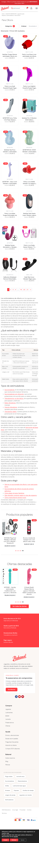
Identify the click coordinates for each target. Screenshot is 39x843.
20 (24, 290)
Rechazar (14, 840)
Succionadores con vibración (14, 394)
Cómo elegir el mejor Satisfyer (14, 493)
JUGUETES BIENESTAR (10, 13)
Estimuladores (10, 15)
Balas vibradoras (10, 403)
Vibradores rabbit (10, 412)
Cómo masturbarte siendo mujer (15, 498)
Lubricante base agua (19, 786)
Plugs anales (8, 776)
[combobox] (17, 8)
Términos (4, 813)
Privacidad (22, 810)
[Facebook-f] (16, 696)
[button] (23, 550)
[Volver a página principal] (5, 8)
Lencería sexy (20, 776)
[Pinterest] (22, 696)
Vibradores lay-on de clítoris (14, 398)
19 (21, 290)
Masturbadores (22, 781)
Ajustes (22, 840)
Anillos (7, 786)
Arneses (7, 790)
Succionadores (9, 390)
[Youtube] (19, 696)
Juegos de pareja (10, 795)
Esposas (16, 790)
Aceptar (5, 840)
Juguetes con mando (25, 795)
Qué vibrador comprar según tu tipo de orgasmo (21, 495)
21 (27, 290)
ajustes (16, 836)
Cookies (29, 810)
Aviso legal (15, 810)
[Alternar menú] (36, 8)
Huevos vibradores (11, 407)
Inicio (3, 13)
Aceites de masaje (28, 790)
